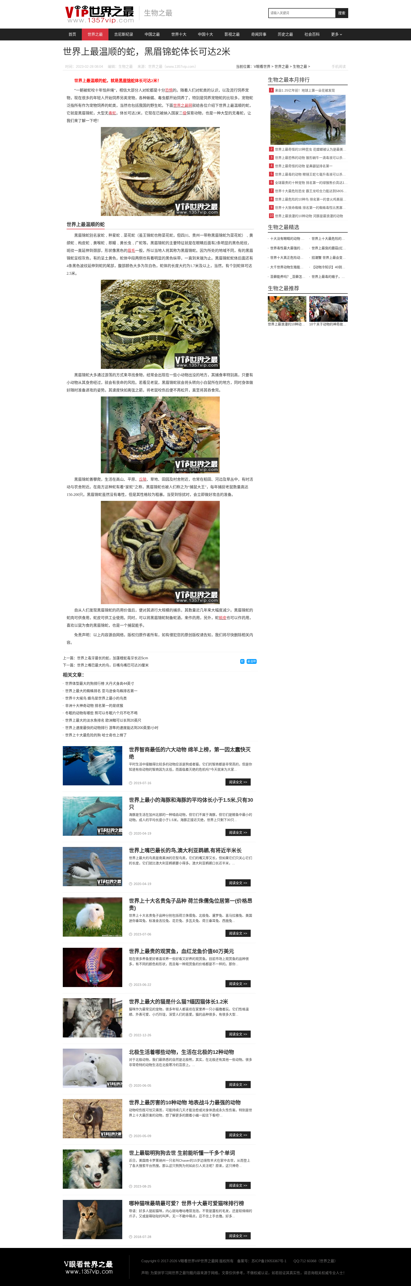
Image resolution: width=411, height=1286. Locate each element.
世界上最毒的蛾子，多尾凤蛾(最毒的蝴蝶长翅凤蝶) (330, 277)
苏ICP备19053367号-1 (268, 1261)
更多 (335, 34)
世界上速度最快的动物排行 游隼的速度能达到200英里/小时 (111, 728)
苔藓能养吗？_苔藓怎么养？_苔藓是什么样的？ (288, 277)
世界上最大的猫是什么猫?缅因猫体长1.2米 (178, 1002)
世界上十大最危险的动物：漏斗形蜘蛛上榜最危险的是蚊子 (330, 238)
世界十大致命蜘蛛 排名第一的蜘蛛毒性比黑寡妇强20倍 (311, 208)
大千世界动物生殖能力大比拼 (288, 267)
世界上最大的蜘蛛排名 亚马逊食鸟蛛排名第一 (101, 691)
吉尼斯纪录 (123, 34)
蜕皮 (222, 618)
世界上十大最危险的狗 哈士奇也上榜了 (96, 735)
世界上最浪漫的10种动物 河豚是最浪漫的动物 (309, 216)
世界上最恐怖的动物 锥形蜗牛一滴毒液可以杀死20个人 (311, 158)
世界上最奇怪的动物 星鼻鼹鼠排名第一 (304, 166)
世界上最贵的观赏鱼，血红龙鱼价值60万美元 (181, 951)
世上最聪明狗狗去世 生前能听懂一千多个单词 (182, 1153)
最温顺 (251, 661)
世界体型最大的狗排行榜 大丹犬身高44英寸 (99, 683)
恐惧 (169, 90)
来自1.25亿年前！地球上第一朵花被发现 (305, 90)
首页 (72, 34)
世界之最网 (182, 105)
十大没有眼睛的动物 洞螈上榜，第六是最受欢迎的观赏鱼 (288, 238)
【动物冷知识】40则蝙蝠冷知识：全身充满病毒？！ (330, 267)
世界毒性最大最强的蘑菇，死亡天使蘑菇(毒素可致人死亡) (288, 248)
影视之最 (232, 34)
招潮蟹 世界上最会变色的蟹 (330, 257)
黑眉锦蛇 (127, 80)
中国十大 (205, 34)
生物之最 (300, 66)
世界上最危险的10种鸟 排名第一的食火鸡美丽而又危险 (311, 199)
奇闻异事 (258, 34)
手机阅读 (339, 66)
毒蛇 (112, 113)
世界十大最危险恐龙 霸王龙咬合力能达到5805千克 (311, 191)
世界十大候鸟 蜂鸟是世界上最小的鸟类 (96, 698)
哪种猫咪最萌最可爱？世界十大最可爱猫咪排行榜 (186, 1203)
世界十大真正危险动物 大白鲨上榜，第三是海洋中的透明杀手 (288, 257)
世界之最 (95, 34)
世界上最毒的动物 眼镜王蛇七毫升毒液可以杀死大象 (311, 174)
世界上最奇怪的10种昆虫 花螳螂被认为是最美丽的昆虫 (311, 149)
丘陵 (143, 479)
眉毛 (131, 251)
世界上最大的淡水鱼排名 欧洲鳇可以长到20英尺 (103, 720)
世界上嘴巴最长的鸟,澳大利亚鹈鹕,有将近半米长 (185, 850)
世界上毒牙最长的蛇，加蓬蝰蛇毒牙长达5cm (112, 658)
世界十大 (178, 34)
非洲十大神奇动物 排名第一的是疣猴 (94, 706)
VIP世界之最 (89, 1267)
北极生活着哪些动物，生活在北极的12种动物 (181, 1052)
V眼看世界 (262, 66)
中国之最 (152, 34)
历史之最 (285, 34)
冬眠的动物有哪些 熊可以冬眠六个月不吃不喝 (101, 713)
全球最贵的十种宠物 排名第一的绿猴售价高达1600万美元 (311, 183)
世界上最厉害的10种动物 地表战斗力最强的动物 (185, 1102)
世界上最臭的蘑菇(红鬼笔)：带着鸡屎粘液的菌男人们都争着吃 (330, 248)
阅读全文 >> (238, 782)
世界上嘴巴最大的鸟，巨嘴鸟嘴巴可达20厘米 (113, 665)
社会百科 (312, 34)
